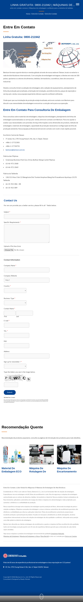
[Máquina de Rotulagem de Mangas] (15, 454)
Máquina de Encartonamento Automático (40, 471)
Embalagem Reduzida (57, 533)
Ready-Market (25, 579)
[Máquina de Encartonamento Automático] (43, 454)
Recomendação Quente (22, 427)
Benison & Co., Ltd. (22, 577)
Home (28, 14)
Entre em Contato (38, 14)
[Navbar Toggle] (77, 4)
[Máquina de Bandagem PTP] (70, 454)
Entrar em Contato (71, 536)
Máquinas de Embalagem (11, 536)
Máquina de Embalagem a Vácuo (30, 536)
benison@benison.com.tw (15, 150)
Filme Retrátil (44, 536)
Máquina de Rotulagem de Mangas (11, 471)
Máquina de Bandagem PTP (67, 470)
